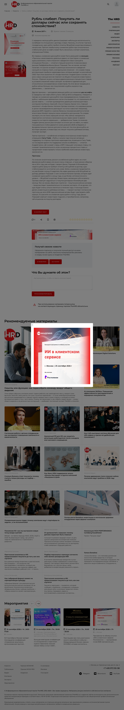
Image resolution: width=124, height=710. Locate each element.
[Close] (91, 324)
